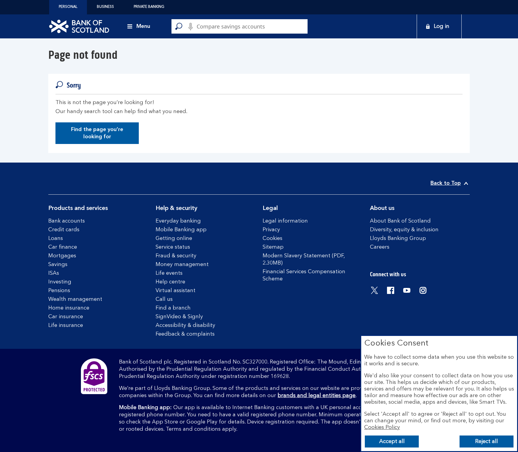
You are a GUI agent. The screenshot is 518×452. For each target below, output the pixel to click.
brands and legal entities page (317, 395)
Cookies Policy (382, 427)
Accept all (392, 441)
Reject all (486, 441)
